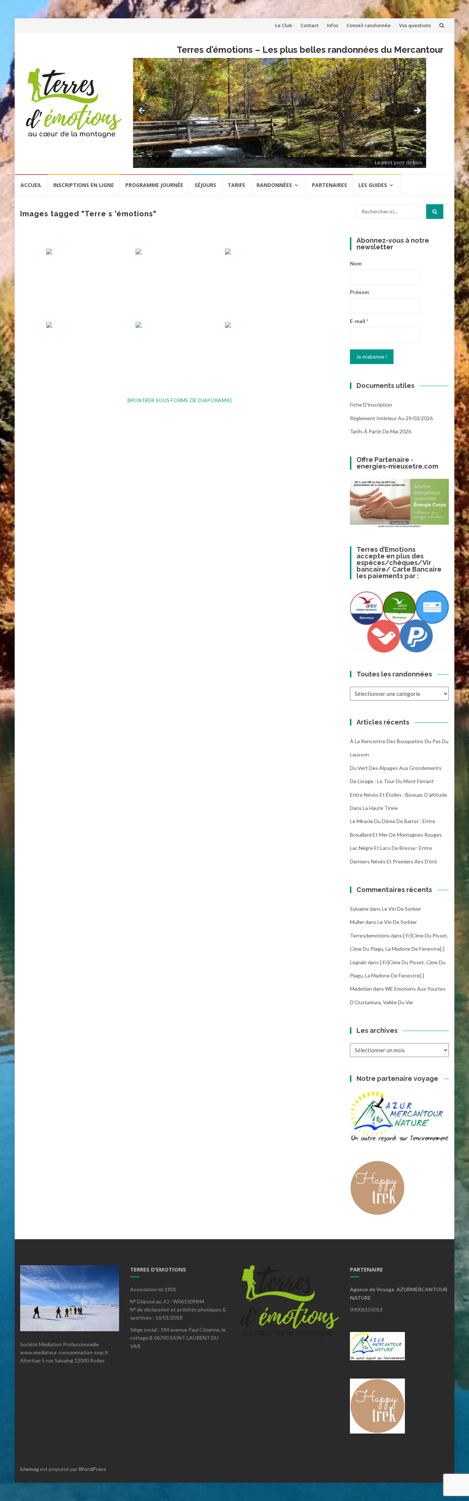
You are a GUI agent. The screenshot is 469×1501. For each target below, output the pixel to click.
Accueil (31, 184)
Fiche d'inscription (371, 404)
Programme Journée (154, 184)
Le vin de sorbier (401, 909)
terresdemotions (370, 935)
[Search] (434, 211)
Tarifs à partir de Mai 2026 (380, 431)
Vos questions (415, 25)
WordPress (92, 1469)
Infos (332, 25)
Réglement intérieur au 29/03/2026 (391, 418)
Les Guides (372, 184)
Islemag (29, 1469)
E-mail (359, 321)
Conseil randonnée (369, 25)
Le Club (283, 25)
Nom (356, 263)
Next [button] (416, 111)
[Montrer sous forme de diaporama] (180, 400)
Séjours (205, 184)
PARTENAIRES (329, 184)
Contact (309, 25)
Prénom (359, 292)
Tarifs (236, 184)
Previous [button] (142, 111)
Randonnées (274, 184)
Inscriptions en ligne (83, 184)
